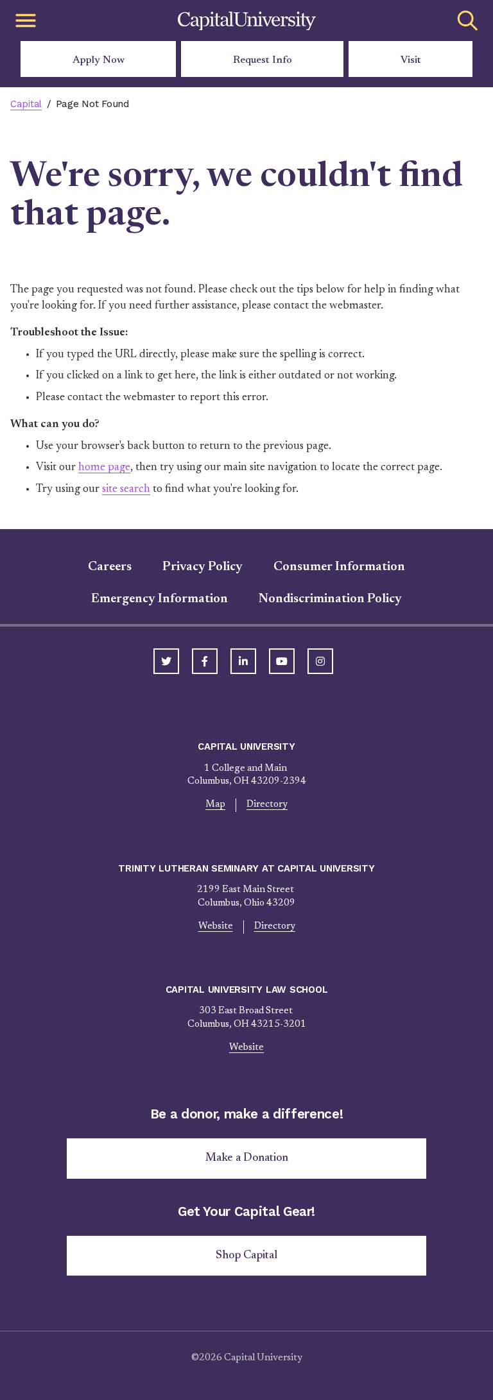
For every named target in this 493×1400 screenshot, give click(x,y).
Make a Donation (246, 1158)
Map (215, 804)
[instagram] (320, 661)
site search (126, 489)
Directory (267, 804)
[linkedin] (243, 661)
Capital (26, 104)
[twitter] (166, 661)
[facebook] (205, 661)
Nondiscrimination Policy (330, 599)
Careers (110, 567)
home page (104, 467)
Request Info (262, 60)
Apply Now (99, 60)
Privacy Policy (202, 567)
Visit (411, 60)
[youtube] (282, 661)
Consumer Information (339, 567)
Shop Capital (246, 1255)
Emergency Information (159, 599)
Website (215, 926)
